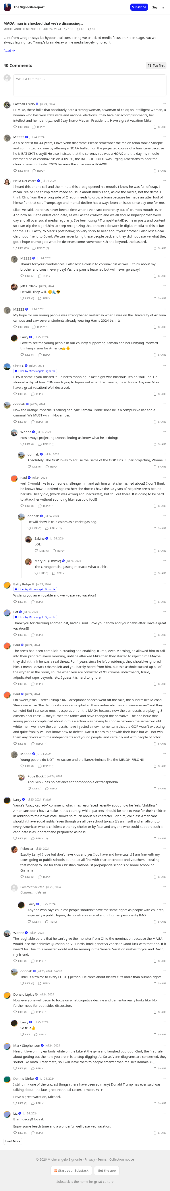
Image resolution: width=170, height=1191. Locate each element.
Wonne (25, 432)
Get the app (107, 1170)
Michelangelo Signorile (22, 29)
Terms (102, 1159)
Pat (15, 612)
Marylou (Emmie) (48, 561)
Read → (9, 50)
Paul (23, 477)
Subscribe (139, 7)
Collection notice (121, 1159)
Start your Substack (73, 1170)
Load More (12, 1141)
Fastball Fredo (24, 104)
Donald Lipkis (23, 994)
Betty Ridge (22, 584)
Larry (24, 337)
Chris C (18, 365)
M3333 (18, 137)
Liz (15, 1113)
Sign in (158, 7)
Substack (63, 1181)
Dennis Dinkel (24, 1078)
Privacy (90, 1159)
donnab (19, 404)
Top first (159, 65)
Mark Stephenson (26, 1045)
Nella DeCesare (24, 180)
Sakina (39, 538)
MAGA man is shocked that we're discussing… (43, 23)
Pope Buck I (36, 776)
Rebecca (26, 848)
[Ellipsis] (164, 103)
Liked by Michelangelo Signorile (36, 371)
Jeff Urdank (28, 286)
